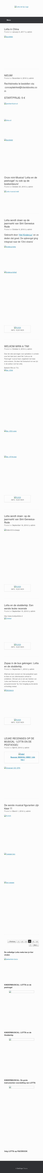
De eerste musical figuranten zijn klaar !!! (21, 806)
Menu (9, 20)
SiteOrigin (20, 1168)
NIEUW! (8, 75)
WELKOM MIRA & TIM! (16, 346)
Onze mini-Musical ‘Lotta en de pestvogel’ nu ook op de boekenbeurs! (20, 181)
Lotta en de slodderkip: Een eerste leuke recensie (18, 606)
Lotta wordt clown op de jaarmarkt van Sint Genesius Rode (19, 223)
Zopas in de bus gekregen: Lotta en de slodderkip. (21, 664)
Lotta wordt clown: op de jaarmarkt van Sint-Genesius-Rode (19, 519)
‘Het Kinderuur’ (26, 234)
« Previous (12, 941)
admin (29, 32)
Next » (36, 945)
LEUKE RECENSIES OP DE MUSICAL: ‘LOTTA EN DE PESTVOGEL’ (19, 741)
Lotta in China (11, 29)
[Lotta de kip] (21, 6)
